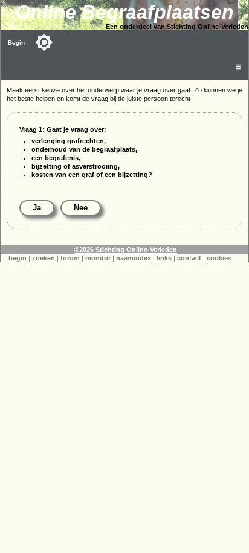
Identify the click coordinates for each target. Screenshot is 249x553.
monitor (98, 258)
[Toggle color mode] (44, 42)
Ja (37, 207)
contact (189, 258)
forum (70, 258)
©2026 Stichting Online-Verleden (125, 249)
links (164, 258)
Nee (81, 207)
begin (17, 258)
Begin (16, 42)
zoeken (43, 258)
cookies (219, 258)
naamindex (133, 258)
